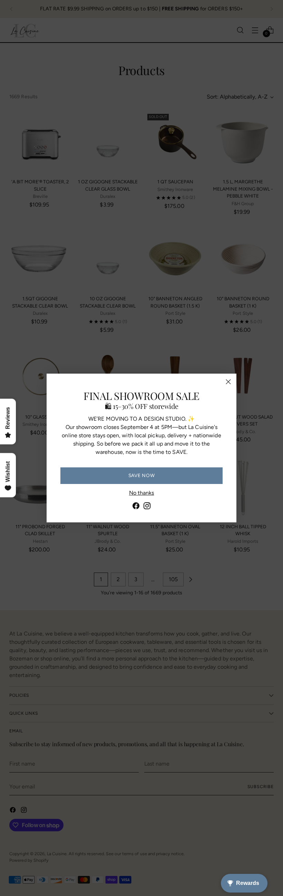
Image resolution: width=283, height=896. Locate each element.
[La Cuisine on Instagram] (147, 507)
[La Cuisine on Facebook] (136, 507)
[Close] (228, 381)
